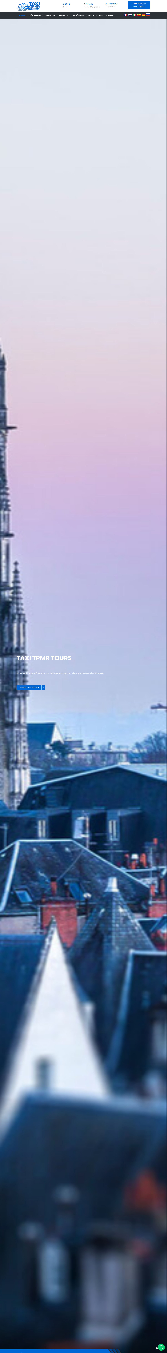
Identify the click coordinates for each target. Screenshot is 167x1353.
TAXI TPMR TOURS (95, 15)
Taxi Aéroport (78, 15)
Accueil (22, 15)
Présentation (35, 15)
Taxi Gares (63, 15)
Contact (110, 15)
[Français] (125, 14)
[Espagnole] (139, 14)
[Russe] (148, 14)
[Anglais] (130, 14)
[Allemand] (143, 14)
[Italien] (134, 14)
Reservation (49, 15)
